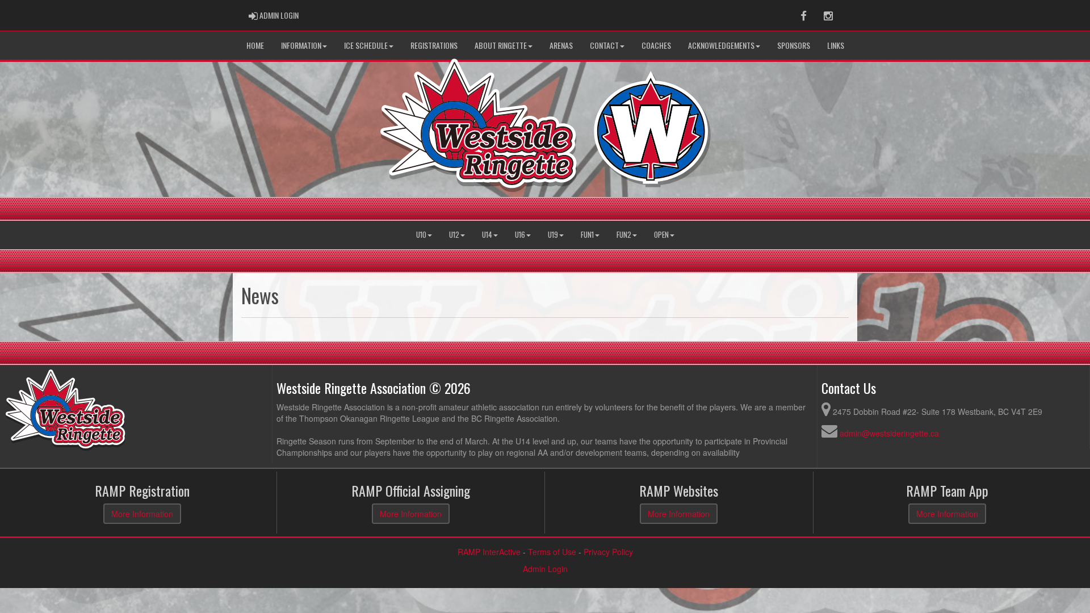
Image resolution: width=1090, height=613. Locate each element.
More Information (142, 513)
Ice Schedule (366, 45)
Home (255, 45)
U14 (487, 234)
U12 (454, 234)
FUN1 (587, 234)
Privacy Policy (608, 551)
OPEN (661, 234)
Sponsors (793, 45)
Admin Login (545, 568)
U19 (553, 234)
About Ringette (501, 45)
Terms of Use (552, 551)
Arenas (561, 45)
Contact (604, 45)
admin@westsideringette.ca (889, 433)
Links (835, 45)
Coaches (656, 45)
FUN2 (624, 234)
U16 (520, 234)
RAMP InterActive (489, 551)
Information (301, 45)
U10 (421, 234)
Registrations (434, 45)
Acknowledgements (721, 45)
